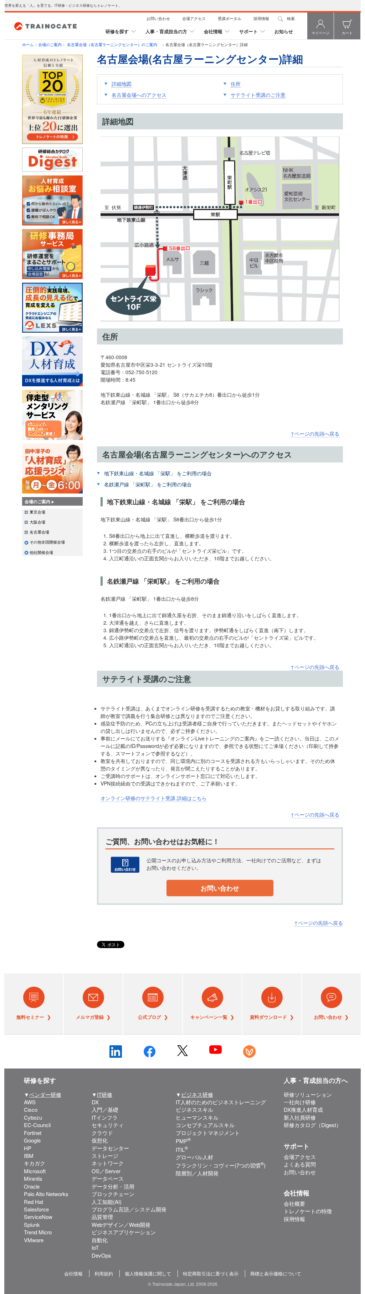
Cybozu (33, 1117)
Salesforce (36, 1209)
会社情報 (213, 31)
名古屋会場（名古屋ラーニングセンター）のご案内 (113, 44)
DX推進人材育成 (303, 1109)
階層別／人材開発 (197, 1173)
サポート (248, 31)
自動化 (100, 1240)
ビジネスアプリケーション (124, 1232)
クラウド (102, 1132)
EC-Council (37, 1125)
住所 (236, 83)
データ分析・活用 (113, 1186)
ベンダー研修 (45, 1094)
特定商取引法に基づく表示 (210, 1273)
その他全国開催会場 (47, 542)
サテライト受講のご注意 (258, 94)
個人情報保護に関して (148, 1273)
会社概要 (294, 1203)
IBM (29, 1155)
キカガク (34, 1163)
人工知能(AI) (107, 1201)
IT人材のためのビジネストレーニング (221, 1102)
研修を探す (117, 31)
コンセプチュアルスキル (205, 1125)
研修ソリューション (308, 1094)
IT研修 (104, 1094)
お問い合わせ (158, 18)
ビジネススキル (194, 1109)
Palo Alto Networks (46, 1194)
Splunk (32, 1224)
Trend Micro (38, 1232)
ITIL (182, 1149)
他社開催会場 (41, 552)
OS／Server (106, 1171)
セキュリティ (108, 1125)
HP (27, 1148)
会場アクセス (194, 18)
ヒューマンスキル (197, 1117)
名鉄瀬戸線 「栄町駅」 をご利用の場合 (148, 484)
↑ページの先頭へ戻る (315, 433)
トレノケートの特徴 (308, 1211)
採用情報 (261, 18)
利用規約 (103, 1273)
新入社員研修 (300, 1117)
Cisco (30, 1109)
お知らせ (283, 31)
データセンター (110, 1148)
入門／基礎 (105, 1109)
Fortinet (32, 1132)
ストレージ (105, 1155)
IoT (95, 1247)
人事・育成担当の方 (166, 31)
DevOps (101, 1255)
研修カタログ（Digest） (312, 1125)
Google (32, 1140)
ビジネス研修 (197, 1094)
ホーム (28, 44)
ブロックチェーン (113, 1194)
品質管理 (102, 1216)
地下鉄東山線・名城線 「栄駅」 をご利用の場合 (158, 473)
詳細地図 (122, 83)
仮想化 (100, 1140)
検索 (291, 18)
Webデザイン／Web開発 (121, 1224)
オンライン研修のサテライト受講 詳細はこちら (154, 798)
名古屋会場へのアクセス (139, 94)
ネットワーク (108, 1163)
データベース (108, 1178)
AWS (30, 1102)
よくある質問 (300, 1164)
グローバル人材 (194, 1157)
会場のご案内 (50, 44)
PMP (183, 1141)
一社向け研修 (300, 1102)
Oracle (32, 1186)
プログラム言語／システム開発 (129, 1209)
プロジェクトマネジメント (208, 1132)
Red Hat (33, 1201)
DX (95, 1102)
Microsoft (35, 1171)
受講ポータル (229, 18)
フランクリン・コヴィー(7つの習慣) (221, 1165)
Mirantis (33, 1178)
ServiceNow (38, 1216)
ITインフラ (105, 1117)
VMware (33, 1240)
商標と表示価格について (275, 1273)
